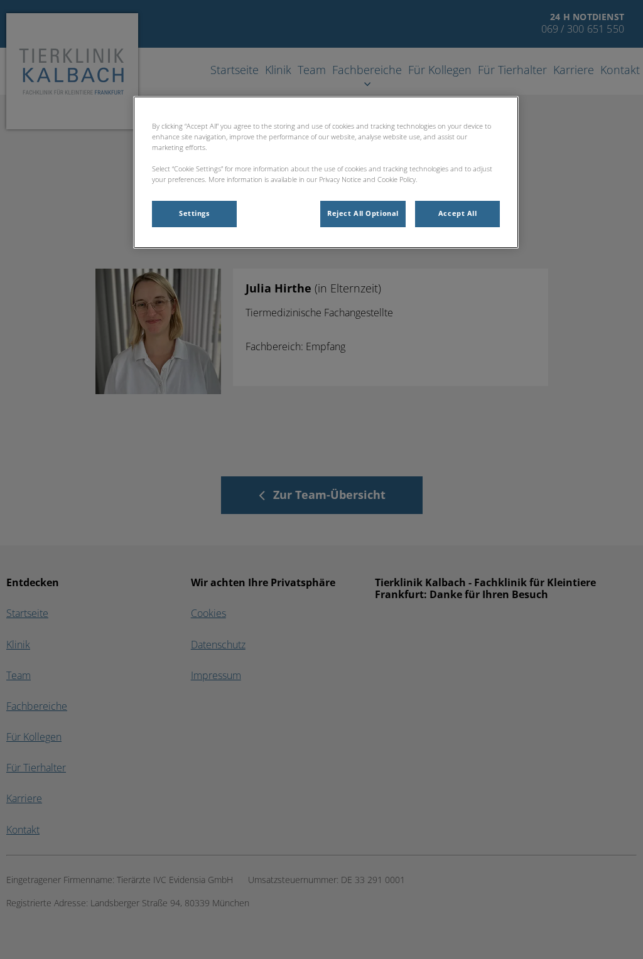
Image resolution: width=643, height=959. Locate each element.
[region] (326, 172)
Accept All (457, 213)
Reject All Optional (363, 213)
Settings (194, 213)
